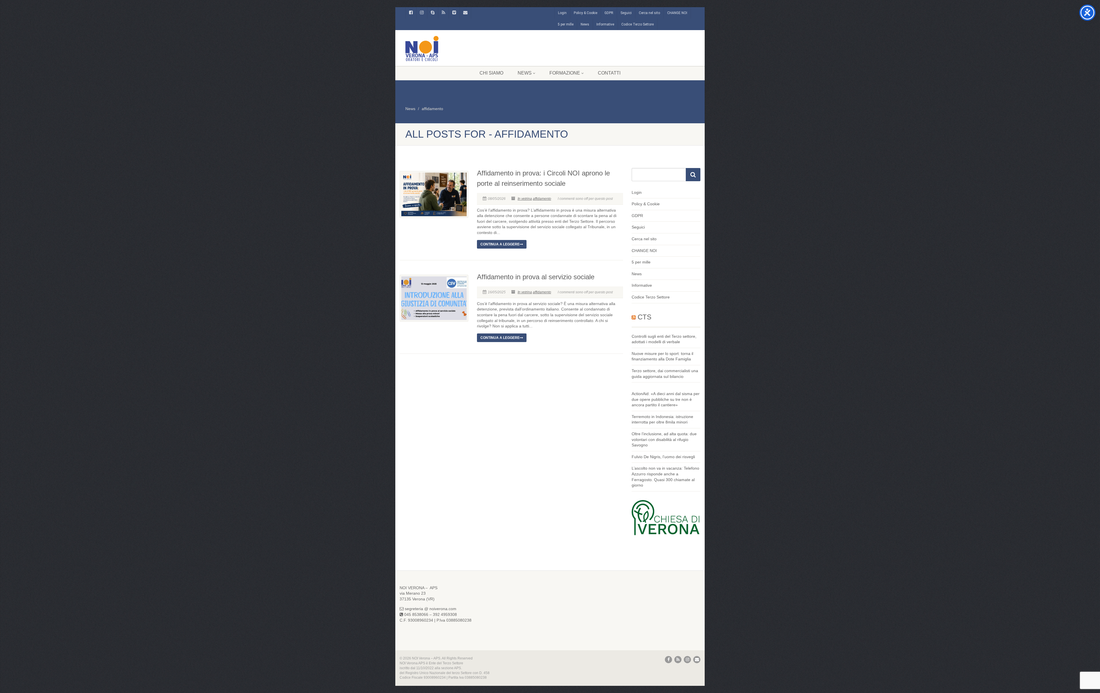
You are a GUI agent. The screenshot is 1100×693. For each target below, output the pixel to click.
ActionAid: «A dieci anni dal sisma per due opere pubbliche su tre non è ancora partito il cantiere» (666, 399)
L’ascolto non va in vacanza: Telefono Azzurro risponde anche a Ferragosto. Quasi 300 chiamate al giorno (665, 476)
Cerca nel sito (649, 13)
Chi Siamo (491, 73)
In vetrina (525, 199)
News (585, 24)
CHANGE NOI (677, 13)
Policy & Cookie (585, 13)
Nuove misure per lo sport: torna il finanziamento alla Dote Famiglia (662, 356)
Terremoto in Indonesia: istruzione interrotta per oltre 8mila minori (662, 419)
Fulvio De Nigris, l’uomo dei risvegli (663, 456)
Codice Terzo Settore (637, 24)
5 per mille (565, 24)
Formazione (564, 73)
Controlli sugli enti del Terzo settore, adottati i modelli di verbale (664, 339)
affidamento (432, 108)
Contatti (609, 73)
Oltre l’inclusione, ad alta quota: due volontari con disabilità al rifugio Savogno (664, 439)
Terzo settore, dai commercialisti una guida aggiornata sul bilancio (665, 373)
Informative (605, 24)
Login (562, 13)
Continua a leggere (500, 244)
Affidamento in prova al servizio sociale (535, 277)
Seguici (626, 13)
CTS (644, 317)
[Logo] (450, 48)
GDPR (608, 13)
